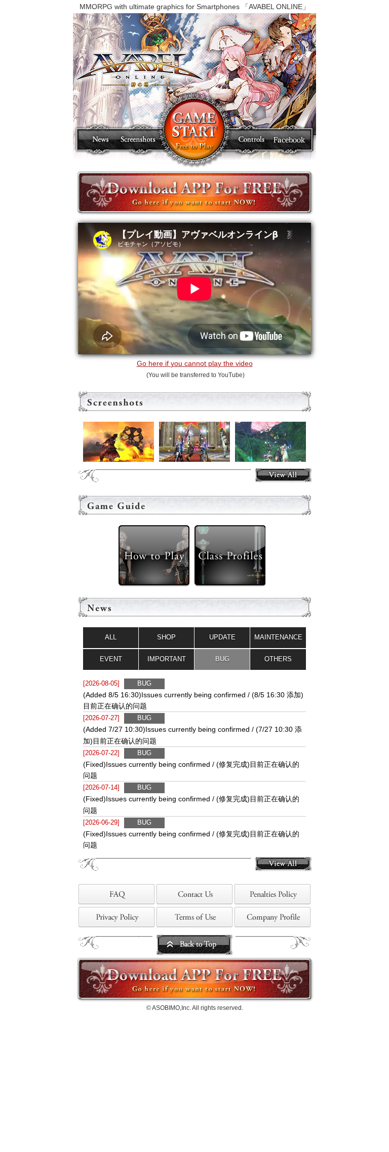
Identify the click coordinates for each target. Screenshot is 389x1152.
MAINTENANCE (278, 637)
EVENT (111, 659)
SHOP (166, 637)
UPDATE (222, 637)
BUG (222, 659)
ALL (110, 637)
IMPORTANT (166, 659)
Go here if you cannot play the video (195, 363)
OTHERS (278, 659)
